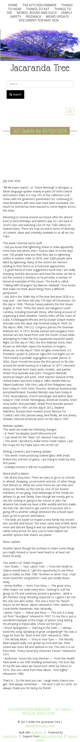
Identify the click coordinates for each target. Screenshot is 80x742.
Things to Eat (38, 9)
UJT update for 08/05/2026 (29, 709)
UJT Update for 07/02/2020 (40, 131)
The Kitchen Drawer (39, 5)
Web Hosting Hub (51, 736)
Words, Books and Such (37, 13)
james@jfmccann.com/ (40, 726)
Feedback (33, 16)
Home (12, 5)
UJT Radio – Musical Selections (47, 711)
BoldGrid (36, 732)
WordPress (10, 736)
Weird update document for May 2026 (44, 18)
